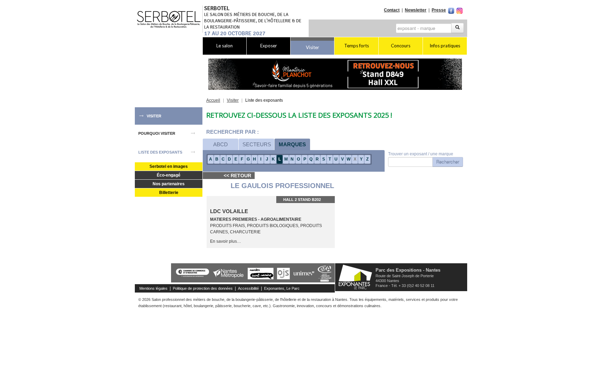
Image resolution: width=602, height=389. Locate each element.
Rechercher (447, 161)
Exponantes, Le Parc (282, 288)
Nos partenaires (169, 183)
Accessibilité (248, 288)
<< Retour (237, 175)
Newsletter (415, 10)
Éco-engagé (168, 175)
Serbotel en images (168, 166)
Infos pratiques (445, 45)
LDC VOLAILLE (229, 211)
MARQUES (292, 144)
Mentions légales (153, 288)
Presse (439, 10)
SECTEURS (256, 144)
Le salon (224, 45)
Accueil (213, 100)
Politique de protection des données (203, 288)
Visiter (312, 47)
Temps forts (356, 45)
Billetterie (168, 192)
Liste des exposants (160, 152)
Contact (392, 10)
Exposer (268, 45)
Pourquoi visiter (156, 133)
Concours (400, 45)
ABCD (220, 144)
